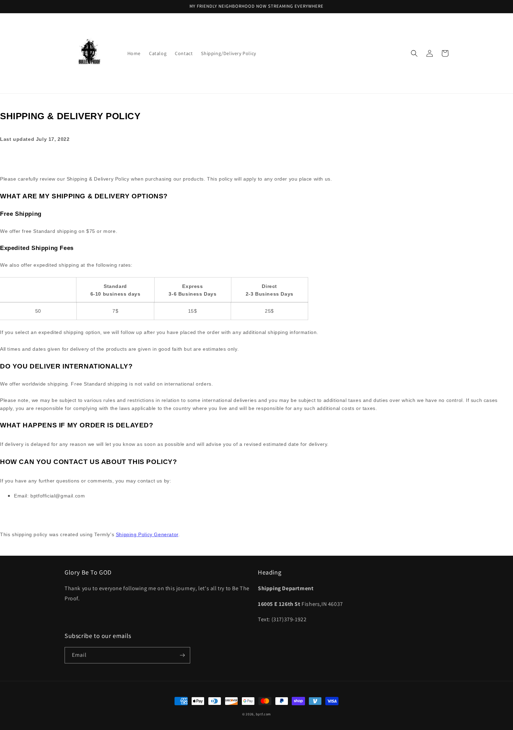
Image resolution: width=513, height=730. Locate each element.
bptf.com (263, 714)
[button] (414, 53)
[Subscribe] (182, 655)
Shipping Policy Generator (147, 534)
